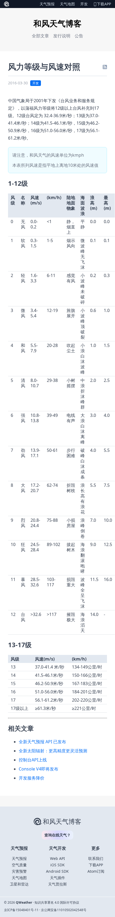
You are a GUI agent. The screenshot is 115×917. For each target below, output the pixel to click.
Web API (57, 858)
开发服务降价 (31, 778)
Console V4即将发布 (38, 769)
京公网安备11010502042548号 (63, 910)
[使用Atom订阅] (105, 67)
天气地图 (67, 3)
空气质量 (19, 864)
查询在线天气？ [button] (57, 834)
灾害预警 (19, 871)
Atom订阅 (95, 871)
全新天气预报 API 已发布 (42, 742)
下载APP (104, 3)
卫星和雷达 (19, 884)
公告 (79, 36)
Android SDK (57, 871)
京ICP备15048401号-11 (21, 910)
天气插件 (57, 877)
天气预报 (47, 3)
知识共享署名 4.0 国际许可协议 (56, 902)
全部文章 (40, 36)
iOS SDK (57, 864)
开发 (84, 3)
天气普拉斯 (57, 884)
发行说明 (61, 36)
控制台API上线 (33, 760)
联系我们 (95, 858)
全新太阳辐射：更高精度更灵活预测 (53, 751)
